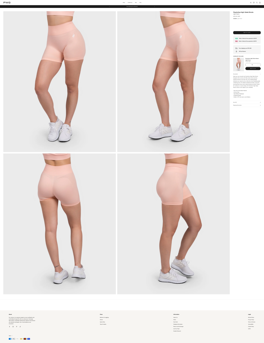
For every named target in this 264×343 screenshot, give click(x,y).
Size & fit (235, 102)
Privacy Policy (251, 319)
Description (235, 74)
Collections (130, 2)
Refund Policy (251, 317)
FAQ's (174, 319)
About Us (175, 317)
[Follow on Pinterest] (16, 326)
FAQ (140, 2)
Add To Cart (253, 68)
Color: (237, 18)
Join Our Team (176, 328)
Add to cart (247, 32)
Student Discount (177, 331)
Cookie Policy (251, 326)
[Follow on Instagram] (13, 326)
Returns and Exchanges (178, 326)
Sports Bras (102, 322)
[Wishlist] (254, 2)
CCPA (249, 328)
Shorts (101, 319)
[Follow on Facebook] (9, 326)
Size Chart (175, 322)
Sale (136, 2)
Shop (124, 2)
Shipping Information (237, 105)
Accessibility (250, 324)
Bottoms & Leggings (104, 317)
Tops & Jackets (103, 324)
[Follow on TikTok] (20, 326)
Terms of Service (251, 322)
